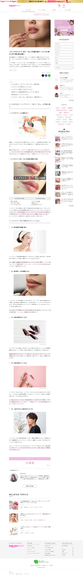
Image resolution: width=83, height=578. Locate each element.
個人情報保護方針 (38, 565)
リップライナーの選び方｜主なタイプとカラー (22, 89)
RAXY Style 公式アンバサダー (61, 110)
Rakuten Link (64, 553)
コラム (56, 60)
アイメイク (57, 49)
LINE (63, 551)
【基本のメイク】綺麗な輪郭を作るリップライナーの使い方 (25, 92)
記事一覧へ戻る (30, 486)
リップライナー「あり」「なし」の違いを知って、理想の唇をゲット (27, 97)
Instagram (64, 549)
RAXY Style (28, 10)
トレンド (65, 114)
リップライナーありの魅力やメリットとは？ (21, 86)
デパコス (64, 121)
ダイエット (58, 121)
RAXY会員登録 (65, 545)
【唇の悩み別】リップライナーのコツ (20, 94)
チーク (41, 507)
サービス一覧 (11, 573)
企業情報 (31, 565)
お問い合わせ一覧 (19, 573)
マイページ (29, 549)
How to (11, 70)
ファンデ (36, 507)
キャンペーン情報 (41, 10)
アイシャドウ (58, 114)
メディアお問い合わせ (49, 547)
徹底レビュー (26, 507)
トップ (15, 10)
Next (48, 465)
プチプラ (58, 119)
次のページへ (30, 458)
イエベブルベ (68, 117)
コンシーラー (27, 532)
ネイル (56, 57)
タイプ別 (68, 124)
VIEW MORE (71, 100)
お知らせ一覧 (47, 545)
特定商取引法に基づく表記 (50, 555)
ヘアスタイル (60, 117)
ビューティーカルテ (31, 551)
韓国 (21, 507)
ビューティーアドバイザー (32, 553)
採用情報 (51, 565)
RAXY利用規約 (47, 553)
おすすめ (63, 107)
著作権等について (45, 565)
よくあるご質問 (67, 10)
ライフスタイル (61, 124)
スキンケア (57, 44)
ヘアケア (57, 54)
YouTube (63, 555)
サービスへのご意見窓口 (49, 551)
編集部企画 (70, 107)
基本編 (71, 110)
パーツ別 (64, 119)
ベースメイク (14, 68)
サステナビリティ (27, 573)
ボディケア (57, 52)
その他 (56, 63)
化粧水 (70, 119)
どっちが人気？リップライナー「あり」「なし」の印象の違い (25, 84)
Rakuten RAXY (15, 6)
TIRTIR (32, 532)
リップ (15, 70)
